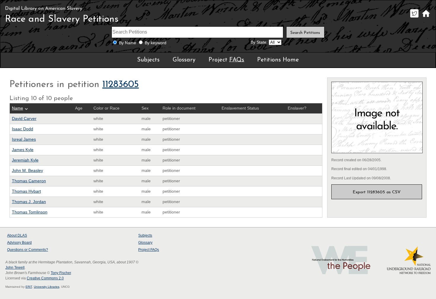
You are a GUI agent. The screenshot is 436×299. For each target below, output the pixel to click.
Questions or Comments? (27, 250)
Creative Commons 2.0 (45, 278)
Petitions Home (278, 60)
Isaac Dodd (22, 129)
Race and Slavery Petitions (62, 19)
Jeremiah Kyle (25, 160)
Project (226, 60)
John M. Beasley (27, 170)
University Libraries (46, 286)
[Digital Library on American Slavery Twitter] (414, 17)
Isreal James (24, 139)
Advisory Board (19, 243)
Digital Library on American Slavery (43, 8)
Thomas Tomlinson (29, 212)
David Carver (24, 118)
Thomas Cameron (29, 181)
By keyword (155, 43)
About (17, 235)
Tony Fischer (61, 273)
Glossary (184, 60)
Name (17, 108)
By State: (259, 42)
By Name (127, 43)
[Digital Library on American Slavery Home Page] (426, 17)
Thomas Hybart (26, 191)
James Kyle (23, 150)
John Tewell (15, 267)
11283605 (120, 84)
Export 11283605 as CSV (377, 192)
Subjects (148, 60)
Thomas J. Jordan (29, 202)
